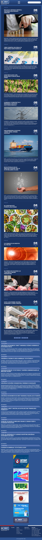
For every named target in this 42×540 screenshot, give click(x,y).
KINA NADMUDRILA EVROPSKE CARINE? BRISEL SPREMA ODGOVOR (12, 132)
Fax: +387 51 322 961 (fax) (36, 533)
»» (27, 337)
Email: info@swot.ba (35, 534)
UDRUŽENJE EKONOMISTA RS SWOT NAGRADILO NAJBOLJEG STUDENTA (20, 395)
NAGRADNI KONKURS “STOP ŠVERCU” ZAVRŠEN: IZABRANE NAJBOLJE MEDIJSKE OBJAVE (20, 371)
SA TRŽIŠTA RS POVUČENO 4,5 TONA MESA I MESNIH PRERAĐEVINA (12, 272)
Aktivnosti (4, 341)
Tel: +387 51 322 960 (35, 530)
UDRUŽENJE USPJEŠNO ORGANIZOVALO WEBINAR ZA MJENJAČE (18, 383)
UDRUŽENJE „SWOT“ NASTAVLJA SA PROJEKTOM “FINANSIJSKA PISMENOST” (18, 409)
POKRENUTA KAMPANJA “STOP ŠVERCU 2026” (13, 447)
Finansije (18, 531)
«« (14, 337)
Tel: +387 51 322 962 (35, 532)
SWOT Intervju (27, 528)
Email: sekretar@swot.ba (36, 535)
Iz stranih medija (19, 533)
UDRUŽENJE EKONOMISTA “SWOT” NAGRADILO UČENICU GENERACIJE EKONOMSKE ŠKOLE (20, 346)
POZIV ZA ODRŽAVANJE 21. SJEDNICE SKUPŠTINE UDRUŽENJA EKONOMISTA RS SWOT (17, 435)
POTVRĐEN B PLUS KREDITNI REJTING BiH (12, 244)
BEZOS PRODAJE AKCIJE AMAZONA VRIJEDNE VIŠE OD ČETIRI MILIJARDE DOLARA (12, 169)
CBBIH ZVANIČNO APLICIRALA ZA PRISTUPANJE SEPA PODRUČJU (13, 48)
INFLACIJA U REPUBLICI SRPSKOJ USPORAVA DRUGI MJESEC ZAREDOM (13, 11)
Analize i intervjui (19, 529)
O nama (12, 527)
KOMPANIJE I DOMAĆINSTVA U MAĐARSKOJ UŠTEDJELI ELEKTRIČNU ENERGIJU (12, 104)
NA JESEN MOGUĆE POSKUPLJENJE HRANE (10, 206)
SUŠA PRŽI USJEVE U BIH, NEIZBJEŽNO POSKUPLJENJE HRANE (12, 76)
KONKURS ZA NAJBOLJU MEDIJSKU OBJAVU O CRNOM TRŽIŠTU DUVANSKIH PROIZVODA (18, 422)
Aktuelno (18, 528)
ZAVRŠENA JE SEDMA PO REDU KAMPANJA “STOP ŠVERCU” (17, 358)
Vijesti (17, 527)
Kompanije (18, 532)
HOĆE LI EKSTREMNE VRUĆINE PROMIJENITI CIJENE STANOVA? (13, 302)
